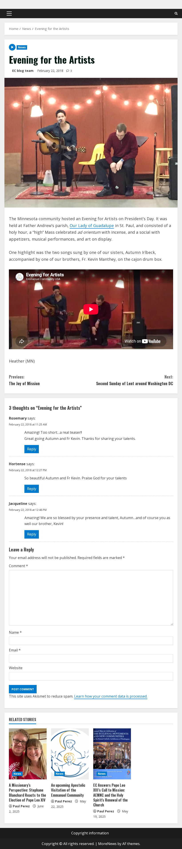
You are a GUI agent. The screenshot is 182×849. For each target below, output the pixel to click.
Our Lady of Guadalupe (92, 225)
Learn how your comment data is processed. (110, 696)
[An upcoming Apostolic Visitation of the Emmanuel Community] (70, 753)
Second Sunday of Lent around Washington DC (134, 380)
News (22, 47)
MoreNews (107, 843)
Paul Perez (21, 806)
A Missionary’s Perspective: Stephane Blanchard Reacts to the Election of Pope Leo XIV (27, 792)
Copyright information (90, 833)
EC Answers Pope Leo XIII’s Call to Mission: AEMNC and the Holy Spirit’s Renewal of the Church (110, 795)
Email (15, 650)
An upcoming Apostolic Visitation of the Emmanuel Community (68, 790)
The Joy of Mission (24, 380)
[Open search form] (176, 13)
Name (15, 632)
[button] (9, 13)
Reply (31, 449)
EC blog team (23, 71)
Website (15, 667)
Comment (18, 565)
